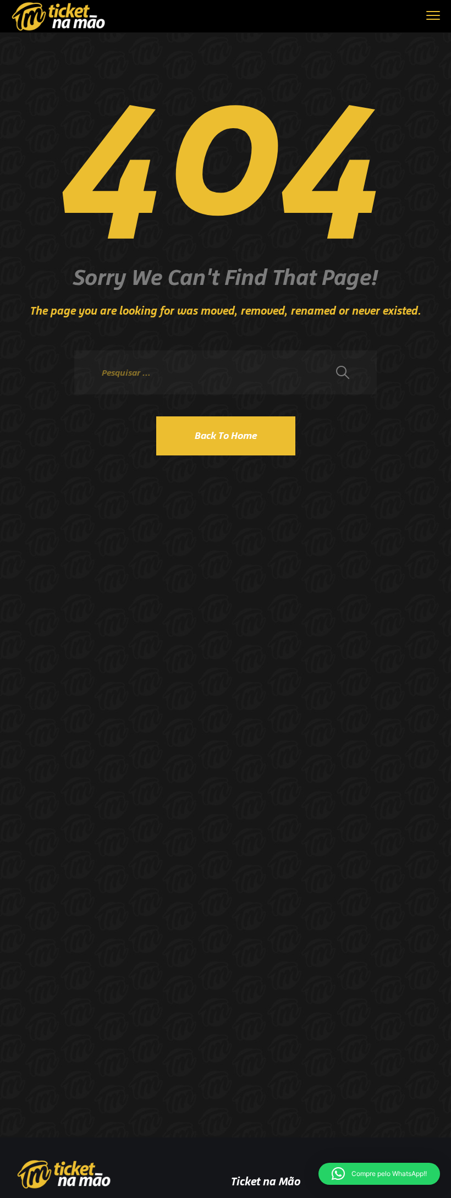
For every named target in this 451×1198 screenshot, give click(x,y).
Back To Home (226, 436)
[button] (379, 1174)
